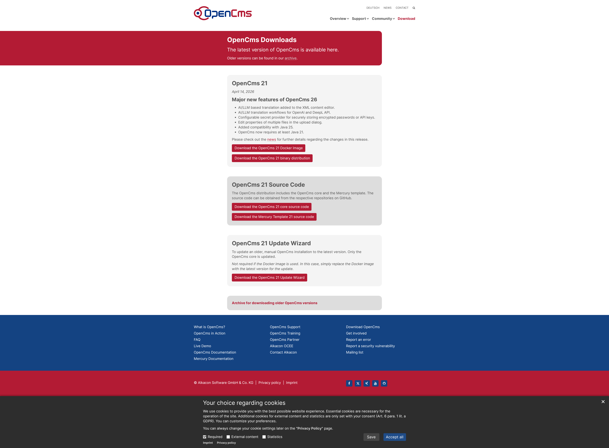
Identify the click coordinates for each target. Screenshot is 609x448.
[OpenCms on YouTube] (375, 383)
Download (406, 19)
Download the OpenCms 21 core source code (272, 207)
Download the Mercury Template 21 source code (274, 217)
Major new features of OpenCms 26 (274, 100)
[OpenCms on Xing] (366, 383)
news (271, 139)
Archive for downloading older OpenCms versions (274, 303)
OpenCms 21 (250, 83)
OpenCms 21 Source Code (268, 184)
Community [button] (382, 19)
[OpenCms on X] (358, 383)
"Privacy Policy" (309, 428)
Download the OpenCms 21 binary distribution (272, 158)
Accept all (394, 437)
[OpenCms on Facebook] (349, 383)
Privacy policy (226, 442)
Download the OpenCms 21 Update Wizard (270, 277)
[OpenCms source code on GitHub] (384, 383)
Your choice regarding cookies (244, 402)
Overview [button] (338, 19)
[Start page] (223, 13)
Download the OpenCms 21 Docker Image (269, 148)
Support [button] (359, 19)
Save (371, 437)
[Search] (414, 7)
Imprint (208, 442)
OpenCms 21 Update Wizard (271, 243)
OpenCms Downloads (262, 40)
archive (291, 58)
